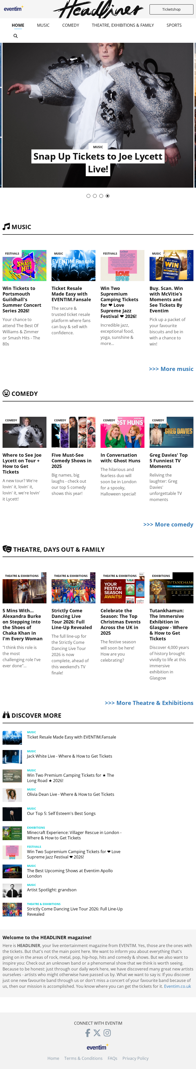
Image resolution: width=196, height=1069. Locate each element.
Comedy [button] (70, 25)
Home (18, 25)
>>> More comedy (168, 524)
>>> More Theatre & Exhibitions (149, 702)
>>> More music (171, 368)
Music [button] (43, 25)
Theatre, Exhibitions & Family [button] (123, 25)
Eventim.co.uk (177, 986)
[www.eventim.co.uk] (98, 1046)
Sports (174, 25)
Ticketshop (171, 9)
